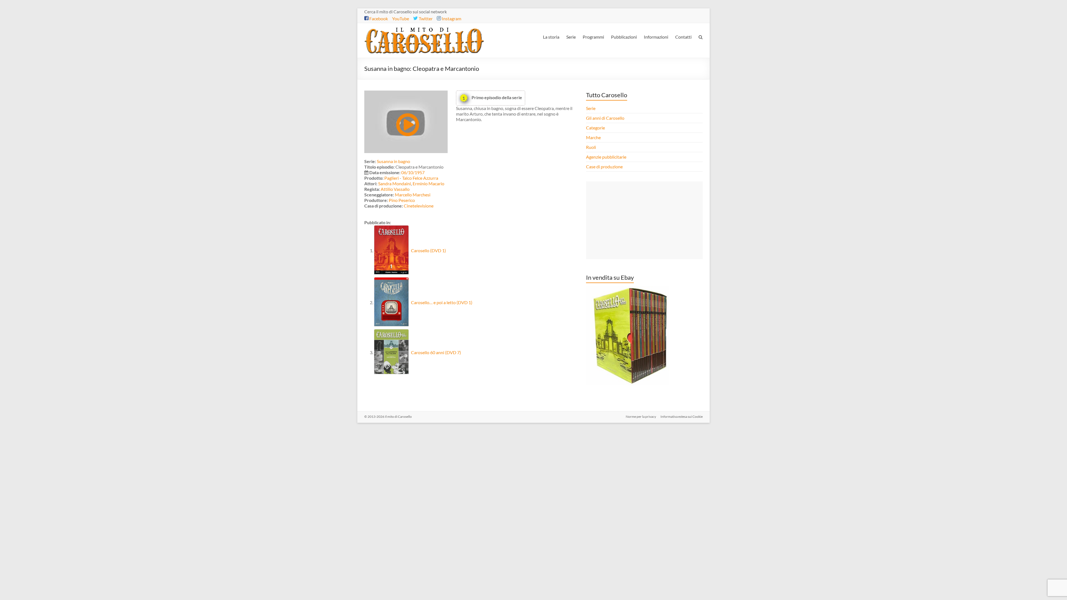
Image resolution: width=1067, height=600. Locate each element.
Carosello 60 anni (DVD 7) (435, 352)
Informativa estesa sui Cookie (681, 416)
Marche (593, 137)
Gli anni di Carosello (605, 118)
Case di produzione (605, 166)
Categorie (596, 127)
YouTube (400, 18)
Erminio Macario (428, 183)
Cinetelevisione (418, 205)
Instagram (451, 18)
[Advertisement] (644, 220)
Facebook (378, 18)
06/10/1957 (413, 172)
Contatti (683, 36)
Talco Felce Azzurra (420, 178)
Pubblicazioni (624, 36)
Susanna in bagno (393, 161)
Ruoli (591, 147)
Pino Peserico (402, 200)
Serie (571, 36)
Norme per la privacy (641, 416)
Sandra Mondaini (394, 183)
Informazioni (656, 36)
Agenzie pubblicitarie (606, 156)
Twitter (425, 18)
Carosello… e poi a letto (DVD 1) (441, 302)
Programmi (593, 36)
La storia (551, 36)
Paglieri (391, 178)
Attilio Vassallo (395, 189)
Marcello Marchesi (412, 194)
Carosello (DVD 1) (428, 250)
